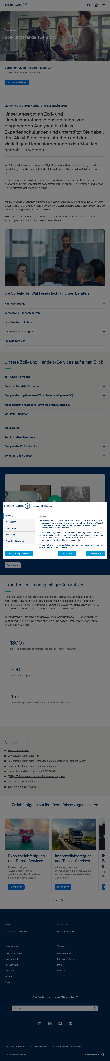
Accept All (96, 553)
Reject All (67, 553)
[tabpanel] (72, 538)
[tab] (19, 516)
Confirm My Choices (19, 553)
